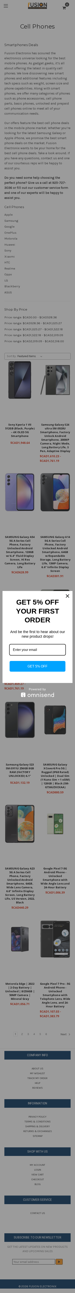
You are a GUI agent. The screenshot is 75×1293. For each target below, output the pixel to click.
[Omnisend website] (37, 692)
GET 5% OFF (38, 666)
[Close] (67, 596)
